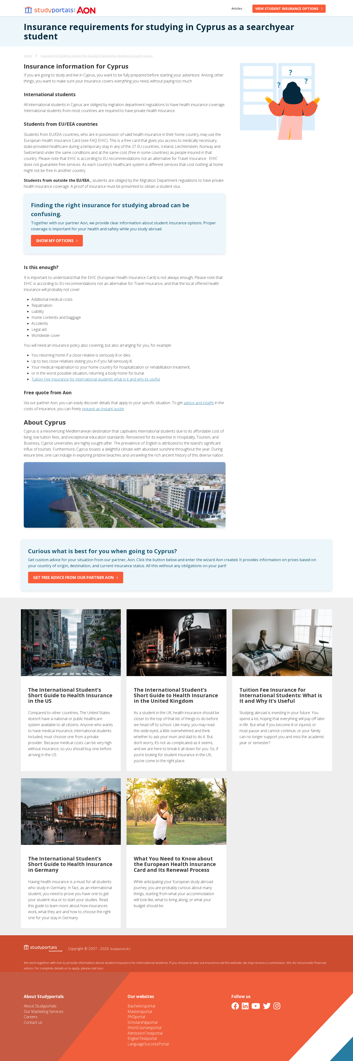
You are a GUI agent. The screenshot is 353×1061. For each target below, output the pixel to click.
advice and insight (199, 402)
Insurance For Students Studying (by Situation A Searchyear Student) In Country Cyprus (96, 56)
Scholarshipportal (143, 1022)
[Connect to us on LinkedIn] (246, 1006)
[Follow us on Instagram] (278, 1006)
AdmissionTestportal (145, 1033)
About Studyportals (40, 1006)
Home (28, 56)
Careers (30, 1016)
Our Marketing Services (43, 1011)
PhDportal (136, 1016)
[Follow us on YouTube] (256, 1006)
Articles (236, 8)
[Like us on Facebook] (236, 1006)
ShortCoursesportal (144, 1027)
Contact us (33, 1022)
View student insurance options (286, 8)
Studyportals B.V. (120, 948)
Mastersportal (140, 1011)
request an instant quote (103, 408)
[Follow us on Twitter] (268, 1006)
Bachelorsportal (141, 1006)
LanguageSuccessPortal (148, 1044)
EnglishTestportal (142, 1038)
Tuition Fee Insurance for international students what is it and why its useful (95, 379)
